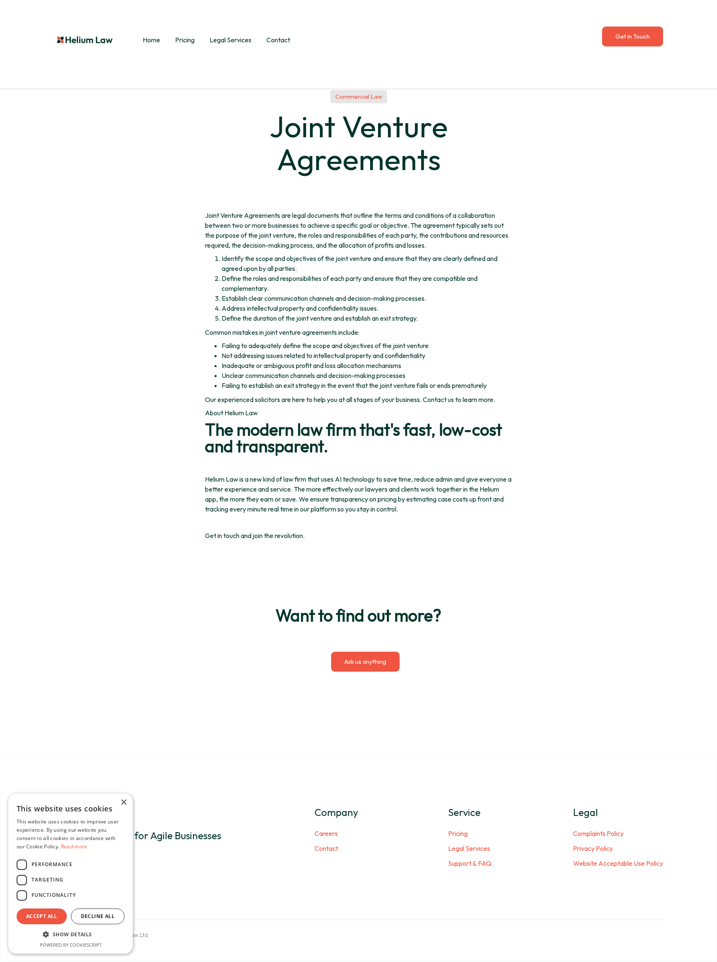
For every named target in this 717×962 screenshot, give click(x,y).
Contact (278, 40)
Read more (74, 846)
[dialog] (70, 874)
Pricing (185, 40)
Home (151, 40)
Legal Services (230, 40)
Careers (326, 833)
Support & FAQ (469, 863)
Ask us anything (365, 661)
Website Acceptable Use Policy (618, 863)
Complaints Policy (598, 833)
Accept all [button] (41, 916)
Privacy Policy (593, 848)
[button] (70, 935)
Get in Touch (632, 36)
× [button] (123, 802)
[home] (85, 39)
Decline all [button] (98, 916)
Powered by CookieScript (71, 945)
